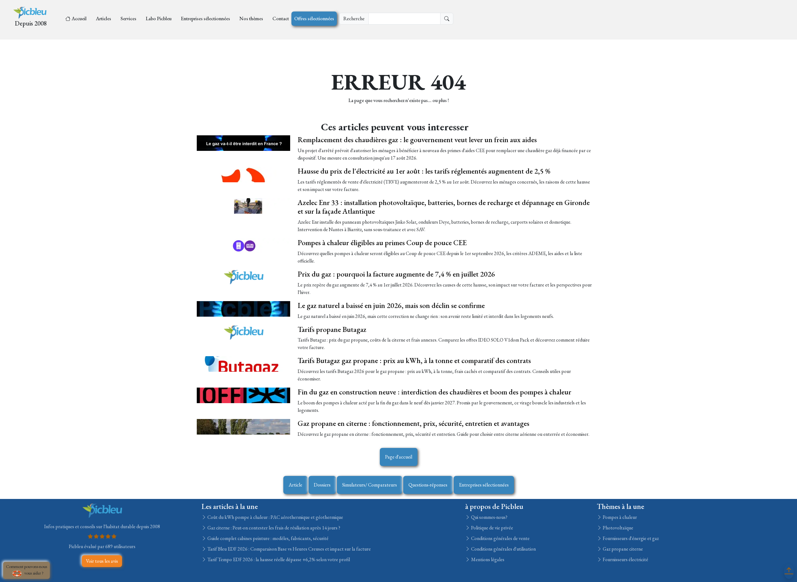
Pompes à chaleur (619, 517)
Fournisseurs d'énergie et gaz (630, 538)
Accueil (79, 18)
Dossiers (322, 485)
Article (295, 485)
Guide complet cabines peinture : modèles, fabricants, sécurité (267, 538)
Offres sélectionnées (314, 18)
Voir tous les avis (102, 561)
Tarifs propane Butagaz (332, 329)
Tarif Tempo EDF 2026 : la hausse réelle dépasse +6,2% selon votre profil (278, 559)
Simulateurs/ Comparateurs (369, 485)
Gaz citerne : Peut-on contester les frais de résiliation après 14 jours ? (273, 527)
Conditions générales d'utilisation (503, 549)
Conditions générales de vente (500, 538)
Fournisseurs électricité (625, 559)
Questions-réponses (427, 485)
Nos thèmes (251, 18)
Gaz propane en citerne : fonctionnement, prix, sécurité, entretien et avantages (413, 423)
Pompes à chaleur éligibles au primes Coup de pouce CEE (382, 242)
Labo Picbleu (159, 18)
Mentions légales (487, 559)
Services (128, 18)
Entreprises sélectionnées (205, 18)
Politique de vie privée (491, 527)
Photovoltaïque (617, 527)
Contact (280, 18)
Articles (103, 18)
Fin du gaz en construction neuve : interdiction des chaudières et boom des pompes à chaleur (434, 392)
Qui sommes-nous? (488, 517)
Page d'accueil (398, 457)
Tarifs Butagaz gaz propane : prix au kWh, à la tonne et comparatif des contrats (414, 360)
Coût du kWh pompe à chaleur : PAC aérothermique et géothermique (274, 517)
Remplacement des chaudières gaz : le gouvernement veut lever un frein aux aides (417, 139)
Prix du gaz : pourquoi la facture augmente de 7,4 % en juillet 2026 (396, 274)
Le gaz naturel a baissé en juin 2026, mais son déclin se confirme (391, 305)
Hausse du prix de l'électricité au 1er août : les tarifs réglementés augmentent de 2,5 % (424, 171)
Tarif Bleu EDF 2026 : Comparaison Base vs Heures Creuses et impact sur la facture (288, 549)
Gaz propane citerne (622, 549)
